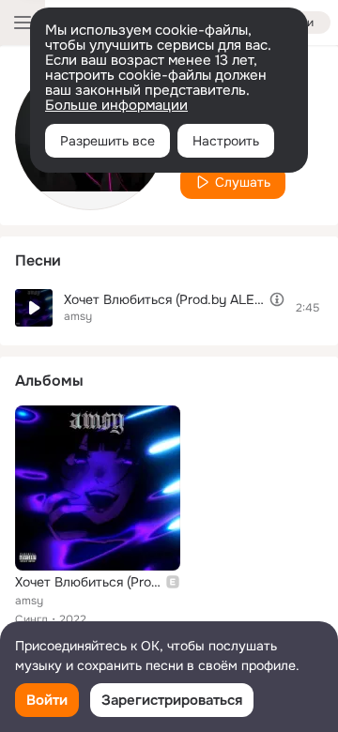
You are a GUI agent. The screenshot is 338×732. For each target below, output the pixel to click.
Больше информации (116, 105)
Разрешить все (107, 140)
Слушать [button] (242, 182)
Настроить (225, 140)
